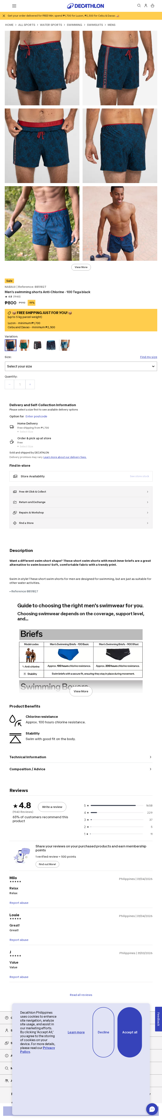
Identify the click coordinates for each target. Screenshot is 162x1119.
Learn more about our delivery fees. (65, 457)
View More (81, 267)
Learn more (76, 1032)
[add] (30, 384)
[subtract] (9, 384)
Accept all (129, 1032)
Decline (103, 1032)
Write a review (52, 807)
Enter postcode (36, 416)
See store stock (139, 476)
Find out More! (47, 864)
